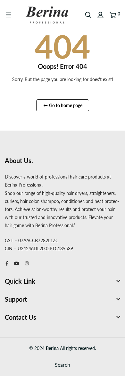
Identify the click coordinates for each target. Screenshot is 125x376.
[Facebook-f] (7, 263)
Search (62, 365)
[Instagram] (26, 263)
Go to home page (65, 105)
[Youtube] (16, 263)
